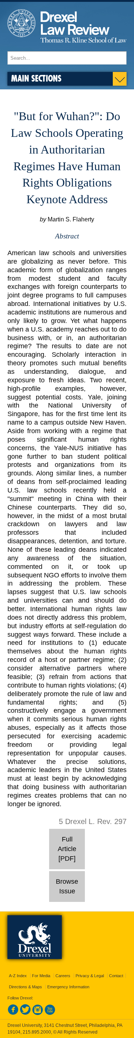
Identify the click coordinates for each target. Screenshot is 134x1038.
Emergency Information (68, 987)
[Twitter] (25, 1013)
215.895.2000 (37, 1032)
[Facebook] (13, 1013)
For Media (41, 975)
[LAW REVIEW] (67, 47)
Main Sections (36, 78)
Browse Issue (67, 886)
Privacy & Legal (90, 975)
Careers (62, 975)
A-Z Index (18, 975)
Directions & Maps (25, 987)
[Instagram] (37, 1013)
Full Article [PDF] (67, 849)
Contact (116, 975)
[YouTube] (49, 1013)
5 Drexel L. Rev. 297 (93, 821)
